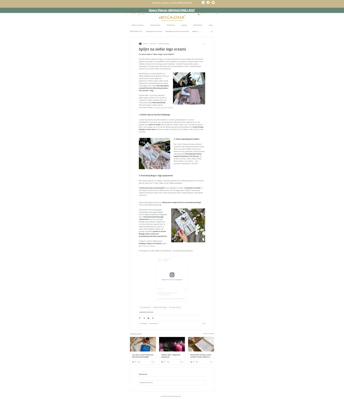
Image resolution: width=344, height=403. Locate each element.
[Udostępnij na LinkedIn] (148, 318)
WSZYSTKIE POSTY (136, 31)
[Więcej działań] (204, 44)
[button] (212, 31)
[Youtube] (213, 2)
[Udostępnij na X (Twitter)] (144, 318)
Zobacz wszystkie (208, 333)
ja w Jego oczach (175, 307)
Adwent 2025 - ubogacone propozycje (170, 356)
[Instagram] (203, 2)
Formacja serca (145, 307)
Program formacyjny (159, 307)
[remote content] (172, 279)
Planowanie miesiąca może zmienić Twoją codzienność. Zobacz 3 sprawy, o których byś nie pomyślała (201, 356)
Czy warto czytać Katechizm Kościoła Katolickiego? (143, 356)
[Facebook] (208, 2)
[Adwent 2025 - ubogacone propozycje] (172, 344)
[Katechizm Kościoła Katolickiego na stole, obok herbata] (143, 344)
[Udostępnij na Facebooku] (140, 318)
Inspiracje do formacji (154, 31)
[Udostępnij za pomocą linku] (153, 318)
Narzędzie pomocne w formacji (177, 31)
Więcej (194, 31)
